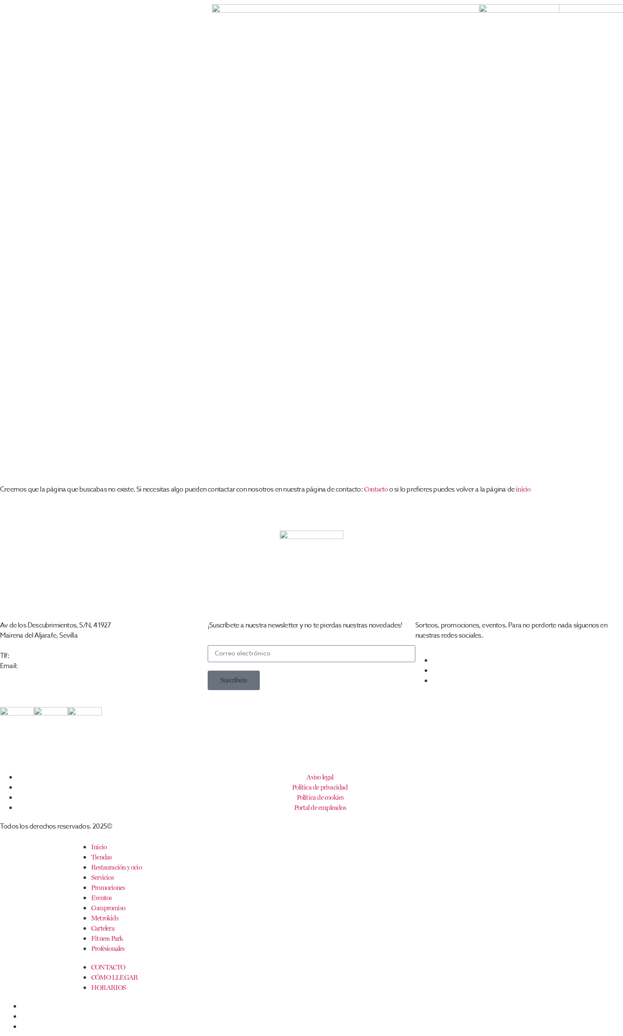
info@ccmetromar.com (49, 666)
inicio (523, 489)
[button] (234, 680)
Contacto (376, 489)
